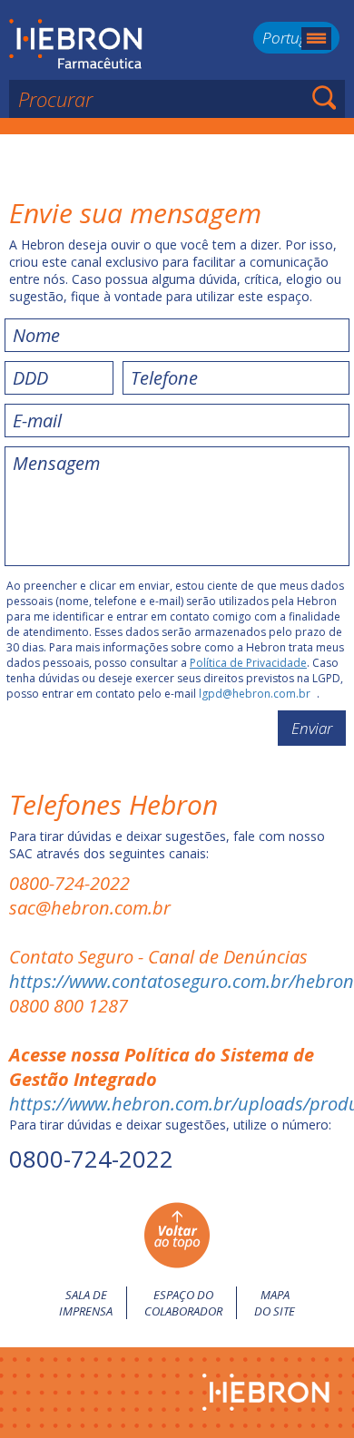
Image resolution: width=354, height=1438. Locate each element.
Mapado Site (274, 1302)
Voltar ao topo (177, 1235)
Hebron (76, 44)
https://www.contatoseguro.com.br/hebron (181, 981)
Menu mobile (316, 38)
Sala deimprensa (86, 1302)
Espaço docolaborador (183, 1302)
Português (296, 37)
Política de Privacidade (248, 662)
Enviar (311, 728)
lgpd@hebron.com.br (254, 693)
